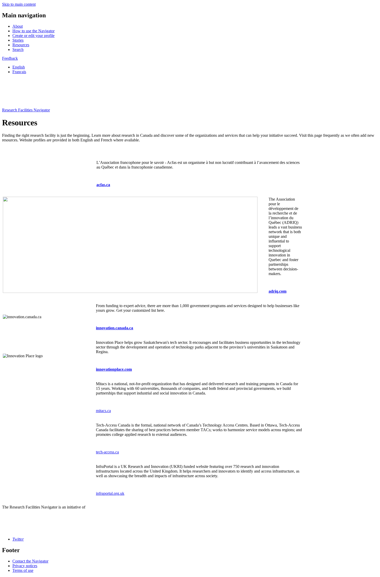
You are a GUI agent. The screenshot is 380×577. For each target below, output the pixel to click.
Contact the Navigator (30, 561)
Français (19, 72)
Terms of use (22, 570)
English (18, 67)
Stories (18, 40)
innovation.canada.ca (114, 328)
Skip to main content (19, 4)
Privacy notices (24, 566)
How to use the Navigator (33, 31)
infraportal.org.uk (110, 493)
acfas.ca (103, 185)
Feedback (10, 58)
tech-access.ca (107, 452)
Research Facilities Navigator (26, 110)
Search (18, 49)
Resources (20, 45)
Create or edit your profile (33, 35)
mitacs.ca (103, 410)
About (17, 26)
